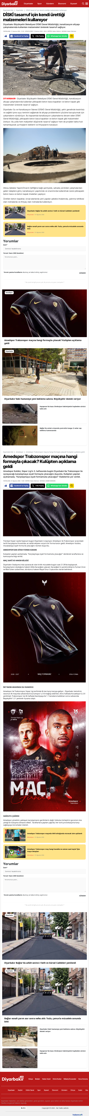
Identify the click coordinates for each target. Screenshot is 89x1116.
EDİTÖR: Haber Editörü (54, 31)
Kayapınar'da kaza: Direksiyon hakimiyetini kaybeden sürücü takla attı (63, 407)
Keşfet (20, 1090)
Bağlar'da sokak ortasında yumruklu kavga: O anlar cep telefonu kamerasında (61, 429)
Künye (31, 1079)
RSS (24, 1108)
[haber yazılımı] (77, 1114)
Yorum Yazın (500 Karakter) (13, 253)
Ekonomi (55, 1090)
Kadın (80, 1090)
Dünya (73, 1090)
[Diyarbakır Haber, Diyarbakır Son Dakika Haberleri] (13, 1079)
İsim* (5, 245)
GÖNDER (82, 273)
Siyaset (46, 1090)
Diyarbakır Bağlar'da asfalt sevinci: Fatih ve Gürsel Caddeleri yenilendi (40, 962)
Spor (39, 1090)
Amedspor (19, 452)
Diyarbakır (19, 10)
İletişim (37, 1079)
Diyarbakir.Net (8, 10)
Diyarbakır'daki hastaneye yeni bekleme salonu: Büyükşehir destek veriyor (42, 398)
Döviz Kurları (57, 1079)
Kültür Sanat (30, 1090)
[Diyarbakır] (44, 372)
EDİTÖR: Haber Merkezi (32, 481)
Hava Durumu (83, 1079)
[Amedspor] (44, 313)
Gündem (64, 1090)
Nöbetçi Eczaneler (70, 1079)
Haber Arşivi (46, 1079)
